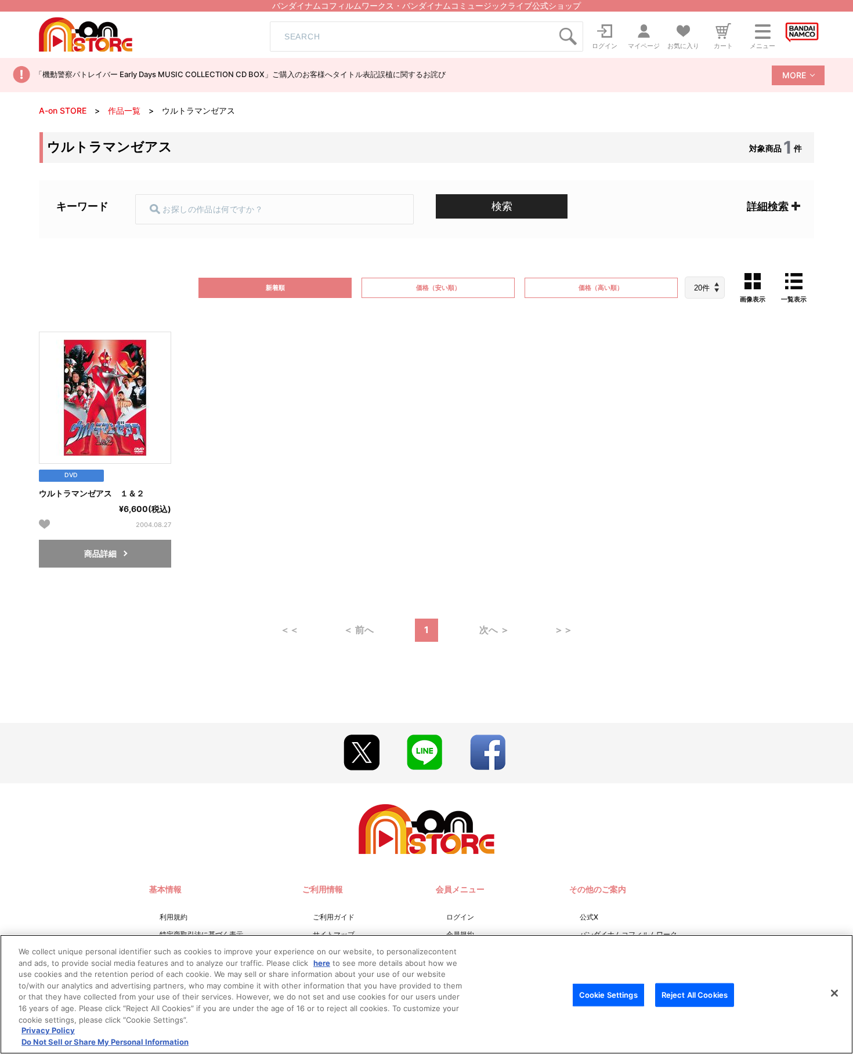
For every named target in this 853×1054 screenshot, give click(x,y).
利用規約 (173, 917)
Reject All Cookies (695, 995)
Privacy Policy (48, 1030)
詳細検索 (768, 206)
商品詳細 (100, 553)
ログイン (460, 917)
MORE (794, 75)
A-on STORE (62, 110)
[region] (426, 994)
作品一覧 (124, 110)
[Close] (834, 993)
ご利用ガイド (334, 917)
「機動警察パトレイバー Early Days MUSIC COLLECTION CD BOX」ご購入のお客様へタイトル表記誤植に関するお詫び (240, 74)
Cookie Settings (608, 995)
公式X (589, 917)
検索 (501, 206)
